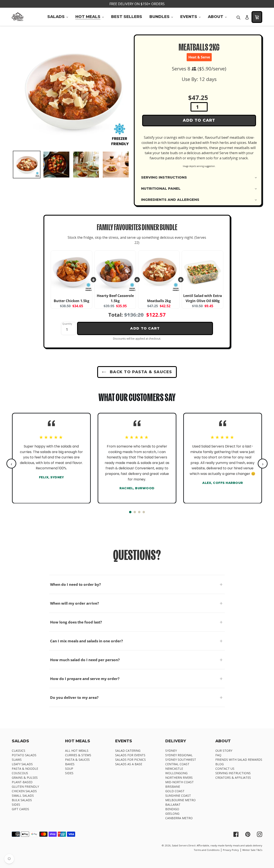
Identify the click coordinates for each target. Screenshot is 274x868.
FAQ (218, 755)
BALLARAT (172, 804)
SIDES (16, 804)
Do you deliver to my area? (74, 697)
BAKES (69, 764)
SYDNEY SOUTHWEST (180, 760)
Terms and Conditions (206, 850)
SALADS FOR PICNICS (130, 760)
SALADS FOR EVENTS (130, 755)
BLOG (219, 764)
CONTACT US (224, 769)
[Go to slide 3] (139, 512)
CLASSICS (18, 751)
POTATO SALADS (24, 755)
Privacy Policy (231, 850)
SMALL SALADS (23, 795)
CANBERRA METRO (179, 818)
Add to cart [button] (145, 328)
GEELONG (172, 813)
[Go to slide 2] (135, 512)
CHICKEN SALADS (24, 791)
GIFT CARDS (20, 809)
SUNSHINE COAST (178, 795)
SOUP (69, 769)
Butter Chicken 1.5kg (71, 300)
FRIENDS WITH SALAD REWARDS (238, 760)
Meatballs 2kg (159, 300)
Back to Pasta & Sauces (140, 372)
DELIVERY (175, 740)
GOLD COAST (175, 791)
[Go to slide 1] (130, 512)
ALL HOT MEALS (76, 751)
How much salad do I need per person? (85, 659)
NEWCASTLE (174, 769)
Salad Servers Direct (183, 845)
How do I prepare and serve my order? (84, 678)
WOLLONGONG (176, 773)
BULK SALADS (22, 800)
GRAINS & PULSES (25, 778)
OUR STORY (223, 751)
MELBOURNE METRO (180, 800)
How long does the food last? (76, 622)
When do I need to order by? (75, 584)
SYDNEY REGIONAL (179, 755)
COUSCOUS (20, 773)
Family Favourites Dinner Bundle (137, 228)
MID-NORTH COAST (179, 782)
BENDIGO (172, 809)
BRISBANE (172, 786)
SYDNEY (171, 751)
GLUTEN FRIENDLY (25, 786)
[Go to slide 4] (144, 512)
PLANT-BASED (22, 782)
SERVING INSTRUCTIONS (233, 773)
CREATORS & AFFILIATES (233, 778)
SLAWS (17, 760)
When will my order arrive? (74, 603)
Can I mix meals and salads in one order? (86, 640)
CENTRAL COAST (177, 764)
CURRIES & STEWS (78, 755)
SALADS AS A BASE (128, 764)
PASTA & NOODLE (25, 769)
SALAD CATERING (127, 751)
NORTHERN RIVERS (179, 778)
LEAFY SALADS (22, 764)
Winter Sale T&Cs (252, 850)
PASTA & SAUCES (77, 760)
